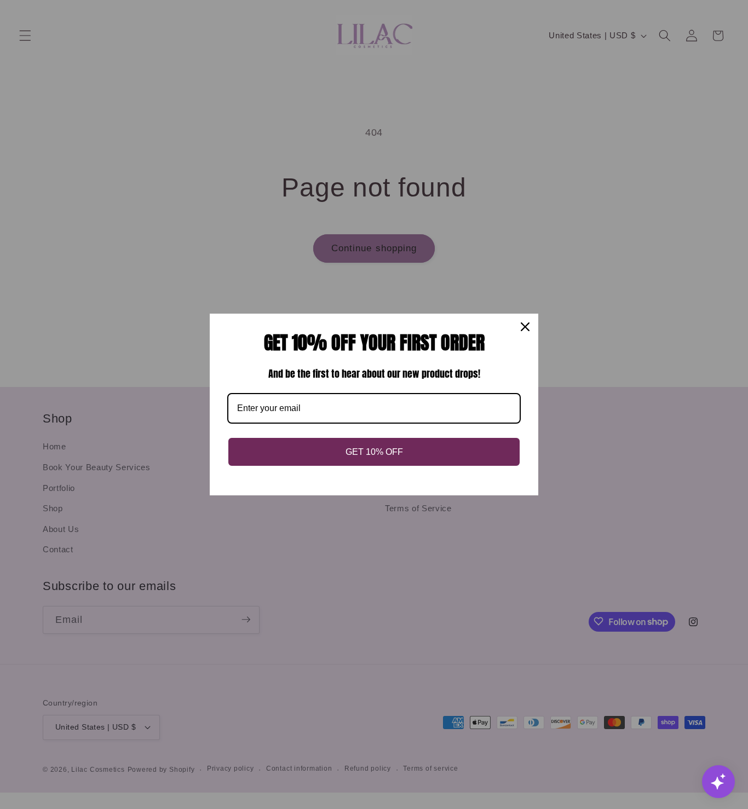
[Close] (525, 327)
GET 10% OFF (374, 451)
